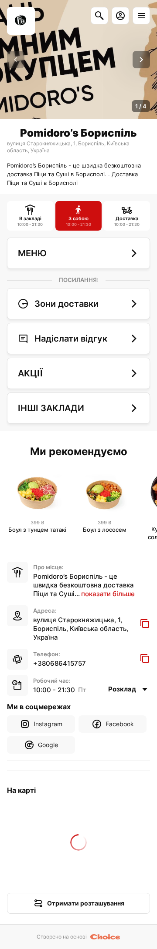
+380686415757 (59, 663)
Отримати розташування (85, 903)
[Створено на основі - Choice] (105, 937)
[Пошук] (99, 15)
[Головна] (21, 21)
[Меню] (141, 15)
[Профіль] (120, 15)
